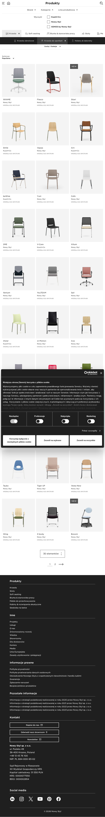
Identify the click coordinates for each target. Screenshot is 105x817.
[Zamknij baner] (101, 373)
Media (12, 648)
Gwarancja (15, 679)
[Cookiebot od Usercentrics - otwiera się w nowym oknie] (86, 373)
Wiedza (13, 635)
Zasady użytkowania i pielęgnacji (25, 655)
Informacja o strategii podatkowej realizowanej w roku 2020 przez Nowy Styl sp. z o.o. (51, 700)
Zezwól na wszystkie (86, 440)
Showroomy (15, 638)
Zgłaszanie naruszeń (19, 683)
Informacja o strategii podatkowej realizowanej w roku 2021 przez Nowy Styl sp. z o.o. (50, 703)
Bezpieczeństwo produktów (23, 686)
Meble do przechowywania (22, 601)
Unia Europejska (17, 652)
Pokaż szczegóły (89, 431)
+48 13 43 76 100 (19, 756)
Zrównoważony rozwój (21, 632)
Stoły (12, 591)
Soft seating (15, 594)
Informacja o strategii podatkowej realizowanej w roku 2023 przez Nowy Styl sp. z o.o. (51, 710)
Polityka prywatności (20, 669)
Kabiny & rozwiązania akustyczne (25, 604)
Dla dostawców (17, 642)
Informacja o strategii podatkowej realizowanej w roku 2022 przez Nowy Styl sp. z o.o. (51, 707)
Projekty (14, 622)
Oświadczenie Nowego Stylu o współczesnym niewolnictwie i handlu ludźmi (45, 676)
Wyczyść (38, 17)
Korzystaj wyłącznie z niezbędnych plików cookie (19, 440)
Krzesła (13, 588)
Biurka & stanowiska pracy (22, 598)
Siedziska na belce (18, 608)
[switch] (39, 421)
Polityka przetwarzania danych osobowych (30, 672)
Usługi (13, 625)
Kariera (13, 645)
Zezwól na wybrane (52, 440)
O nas (12, 628)
